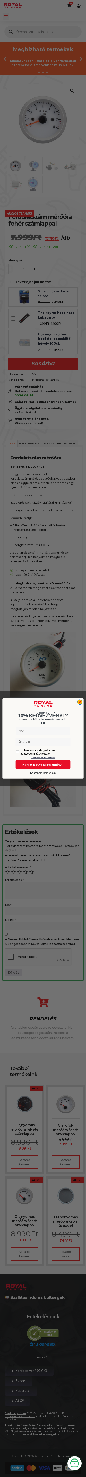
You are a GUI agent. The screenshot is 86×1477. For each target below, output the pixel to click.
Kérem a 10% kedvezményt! (43, 765)
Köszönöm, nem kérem (43, 773)
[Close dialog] (79, 702)
